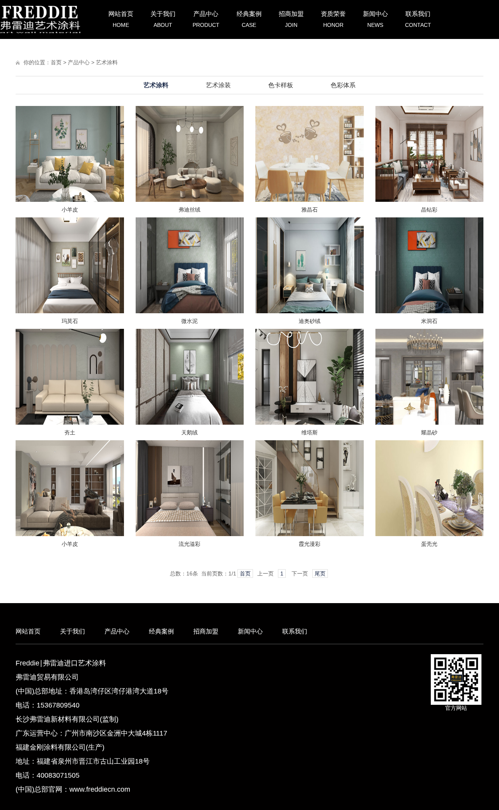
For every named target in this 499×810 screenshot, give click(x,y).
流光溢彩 (189, 544)
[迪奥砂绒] (309, 311)
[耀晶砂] (429, 423)
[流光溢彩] (190, 534)
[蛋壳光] (429, 534)
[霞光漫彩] (309, 534)
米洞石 (429, 321)
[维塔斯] (309, 423)
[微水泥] (190, 311)
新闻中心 (375, 19)
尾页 (320, 573)
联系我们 (418, 19)
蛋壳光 (429, 544)
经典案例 (249, 19)
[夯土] (70, 423)
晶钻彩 (429, 209)
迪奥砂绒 (309, 321)
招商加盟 (291, 19)
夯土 (69, 432)
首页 (56, 62)
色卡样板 (280, 85)
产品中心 (206, 19)
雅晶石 (309, 209)
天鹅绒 (189, 432)
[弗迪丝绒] (190, 200)
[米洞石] (429, 311)
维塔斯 (309, 432)
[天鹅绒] (190, 423)
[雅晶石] (309, 200)
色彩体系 (343, 85)
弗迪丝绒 (189, 209)
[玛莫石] (70, 311)
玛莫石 (70, 321)
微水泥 (189, 321)
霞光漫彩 (309, 544)
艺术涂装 (218, 85)
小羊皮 (70, 209)
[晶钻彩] (429, 200)
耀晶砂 (429, 432)
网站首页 (120, 19)
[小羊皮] (70, 200)
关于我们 (162, 19)
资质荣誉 (333, 19)
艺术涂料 (107, 62)
